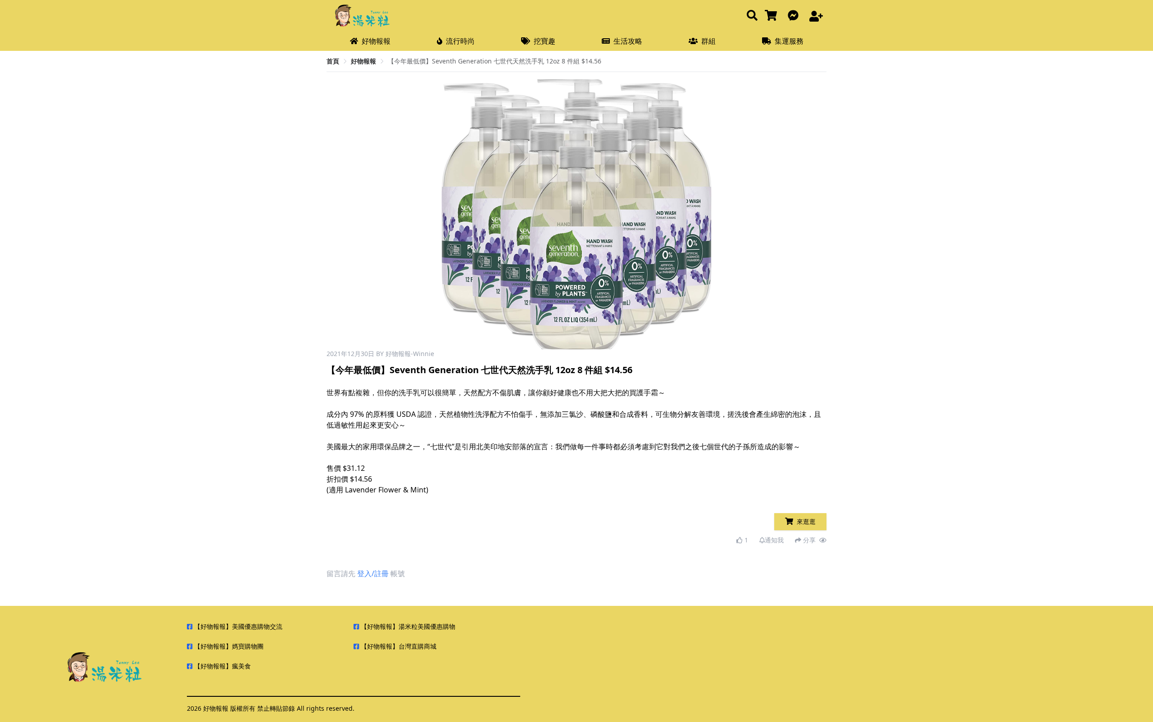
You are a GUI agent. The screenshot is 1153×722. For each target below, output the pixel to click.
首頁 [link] (333, 61)
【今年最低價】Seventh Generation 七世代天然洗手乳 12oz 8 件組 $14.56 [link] (494, 61)
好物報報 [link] (363, 61)
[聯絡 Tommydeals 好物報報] (795, 16)
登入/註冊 (373, 573)
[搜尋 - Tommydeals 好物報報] (752, 16)
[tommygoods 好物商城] (773, 16)
